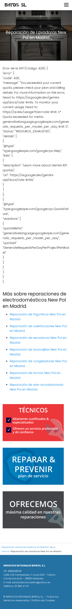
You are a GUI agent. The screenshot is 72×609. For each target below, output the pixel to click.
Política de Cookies (43, 600)
